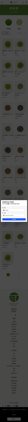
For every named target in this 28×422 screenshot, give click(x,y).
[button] (14, 210)
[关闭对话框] (26, 201)
